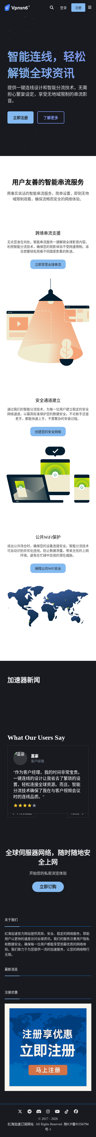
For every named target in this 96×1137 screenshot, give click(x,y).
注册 (78, 8)
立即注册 (20, 118)
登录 (63, 8)
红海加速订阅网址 (21, 1124)
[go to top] (83, 1120)
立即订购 (48, 886)
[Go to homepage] (17, 7)
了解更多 (50, 118)
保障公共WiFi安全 (48, 568)
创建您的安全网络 (48, 432)
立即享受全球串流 (48, 264)
